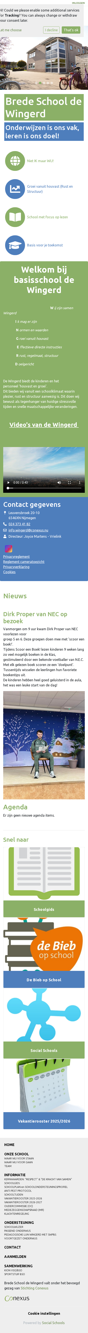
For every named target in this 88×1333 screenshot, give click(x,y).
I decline (51, 30)
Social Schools (53, 1323)
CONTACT (12, 1247)
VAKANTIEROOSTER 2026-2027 (23, 1202)
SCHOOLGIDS (12, 1183)
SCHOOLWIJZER (13, 1227)
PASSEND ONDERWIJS (17, 1230)
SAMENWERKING (18, 1266)
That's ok (71, 30)
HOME (9, 1145)
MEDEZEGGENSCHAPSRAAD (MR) (24, 1210)
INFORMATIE (15, 1175)
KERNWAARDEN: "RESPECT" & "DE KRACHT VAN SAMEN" (38, 1179)
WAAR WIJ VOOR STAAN (19, 1158)
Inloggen (78, 3)
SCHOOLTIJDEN (13, 1194)
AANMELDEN (15, 1257)
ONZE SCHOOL (16, 1154)
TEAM (8, 1166)
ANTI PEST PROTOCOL (18, 1190)
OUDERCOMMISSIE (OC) (18, 1206)
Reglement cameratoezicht (23, 562)
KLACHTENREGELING (16, 1213)
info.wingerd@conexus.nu (28, 530)
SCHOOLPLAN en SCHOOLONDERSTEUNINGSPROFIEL (36, 1187)
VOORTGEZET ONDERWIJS (20, 1238)
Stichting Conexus (34, 1288)
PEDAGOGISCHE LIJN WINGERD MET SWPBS (30, 1234)
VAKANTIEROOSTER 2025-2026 (23, 1198)
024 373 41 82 (19, 524)
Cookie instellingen (44, 1313)
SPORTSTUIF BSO (14, 1274)
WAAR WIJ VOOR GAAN (18, 1162)
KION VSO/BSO (13, 1270)
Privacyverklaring (16, 567)
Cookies (9, 572)
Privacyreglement (16, 557)
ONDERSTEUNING (19, 1222)
